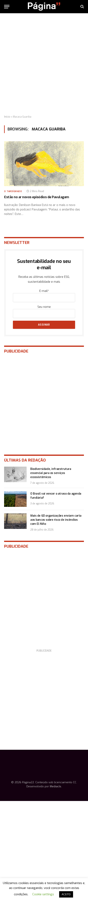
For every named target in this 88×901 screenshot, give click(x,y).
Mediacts (55, 786)
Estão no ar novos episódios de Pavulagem (36, 197)
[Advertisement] (44, 64)
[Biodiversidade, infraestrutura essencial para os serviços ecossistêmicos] (15, 474)
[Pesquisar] (82, 6)
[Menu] (6, 6)
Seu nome (44, 307)
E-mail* (44, 291)
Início (7, 116)
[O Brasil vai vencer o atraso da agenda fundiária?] (15, 499)
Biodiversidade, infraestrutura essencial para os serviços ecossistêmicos (50, 473)
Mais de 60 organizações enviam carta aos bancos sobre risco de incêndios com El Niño (55, 520)
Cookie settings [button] (43, 894)
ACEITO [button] (66, 894)
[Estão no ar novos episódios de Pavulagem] (44, 163)
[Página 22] (44, 6)
